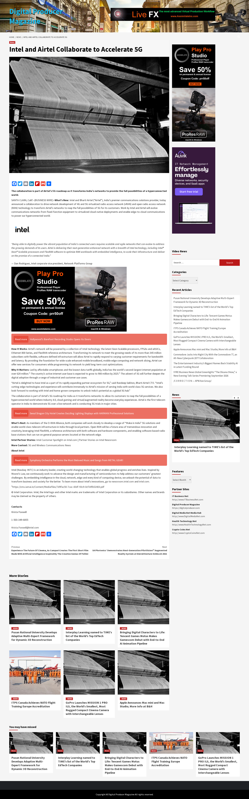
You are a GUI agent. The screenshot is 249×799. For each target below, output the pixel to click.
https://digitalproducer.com (186, 507)
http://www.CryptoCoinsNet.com (188, 532)
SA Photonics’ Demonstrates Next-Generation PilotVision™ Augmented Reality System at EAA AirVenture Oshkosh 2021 (129, 550)
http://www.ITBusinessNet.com (187, 499)
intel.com (144, 481)
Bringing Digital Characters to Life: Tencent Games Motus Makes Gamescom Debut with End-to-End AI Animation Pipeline (142, 637)
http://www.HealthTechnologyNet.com (191, 524)
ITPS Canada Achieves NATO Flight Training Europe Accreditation (33, 704)
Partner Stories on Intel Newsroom (98, 440)
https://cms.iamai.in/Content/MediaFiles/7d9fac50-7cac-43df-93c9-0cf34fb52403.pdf (58, 486)
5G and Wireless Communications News (49, 445)
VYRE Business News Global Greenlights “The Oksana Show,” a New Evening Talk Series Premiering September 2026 (205, 374)
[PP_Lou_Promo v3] (69, 298)
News (12, 42)
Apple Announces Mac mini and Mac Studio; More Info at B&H (142, 704)
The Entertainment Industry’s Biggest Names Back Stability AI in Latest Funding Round (205, 365)
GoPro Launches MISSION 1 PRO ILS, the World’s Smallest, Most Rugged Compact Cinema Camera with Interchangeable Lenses (87, 708)
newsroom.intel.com (123, 481)
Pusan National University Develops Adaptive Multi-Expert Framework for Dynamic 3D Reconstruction (34, 636)
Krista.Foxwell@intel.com (25, 527)
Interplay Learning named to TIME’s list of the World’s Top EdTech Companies (89, 636)
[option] (206, 432)
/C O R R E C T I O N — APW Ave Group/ (192, 380)
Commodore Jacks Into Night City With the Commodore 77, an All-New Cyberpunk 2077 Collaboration (205, 356)
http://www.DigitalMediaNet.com (188, 516)
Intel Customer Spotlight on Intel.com (56, 440)
